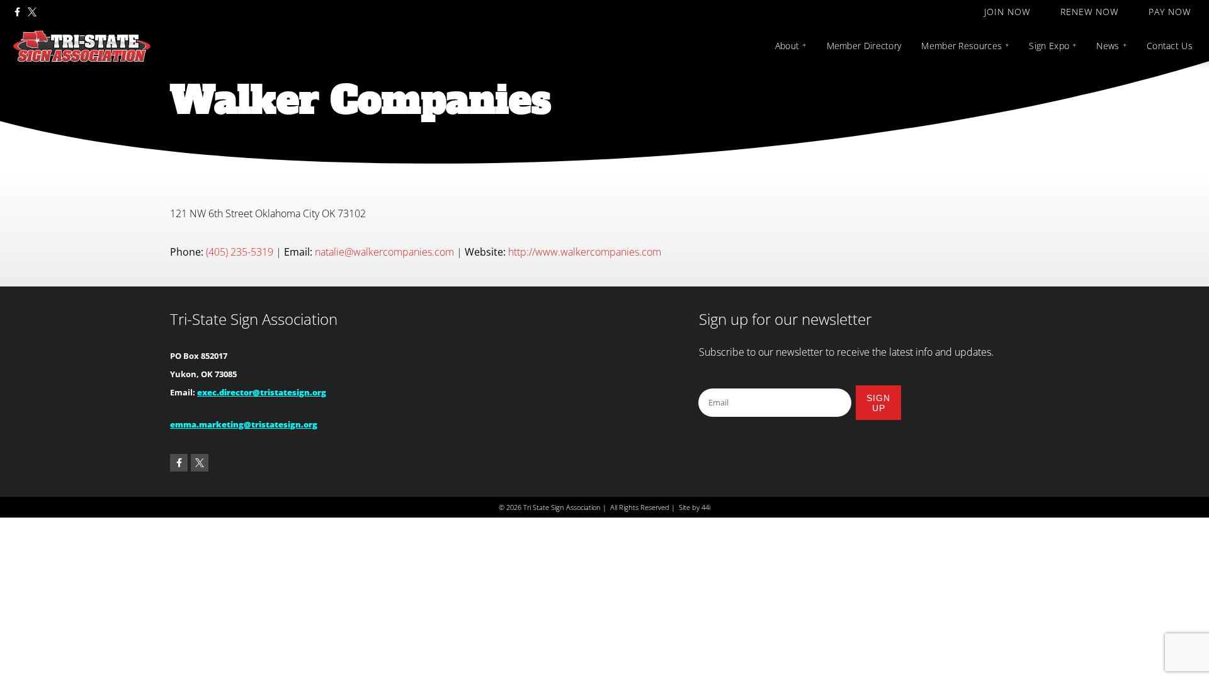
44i (705, 507)
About (787, 46)
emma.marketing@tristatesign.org (243, 424)
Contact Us (1170, 46)
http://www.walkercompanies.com (584, 252)
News (1107, 46)
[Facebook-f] (17, 12)
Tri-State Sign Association (254, 319)
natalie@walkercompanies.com (384, 252)
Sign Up (878, 403)
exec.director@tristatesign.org (261, 392)
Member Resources (961, 46)
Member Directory (864, 46)
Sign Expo (1049, 46)
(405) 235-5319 (239, 252)
